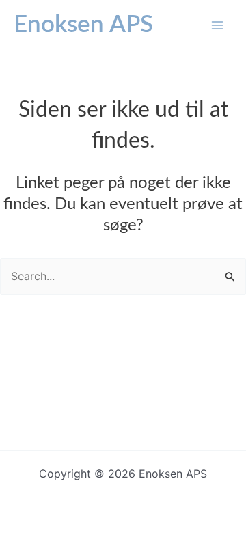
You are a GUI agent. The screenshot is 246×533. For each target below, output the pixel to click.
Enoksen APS (83, 25)
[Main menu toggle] (217, 25)
